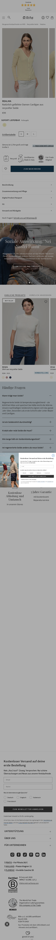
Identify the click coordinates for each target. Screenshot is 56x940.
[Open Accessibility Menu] (7, 924)
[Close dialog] (53, 455)
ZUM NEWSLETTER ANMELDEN (37, 476)
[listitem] (37, 470)
